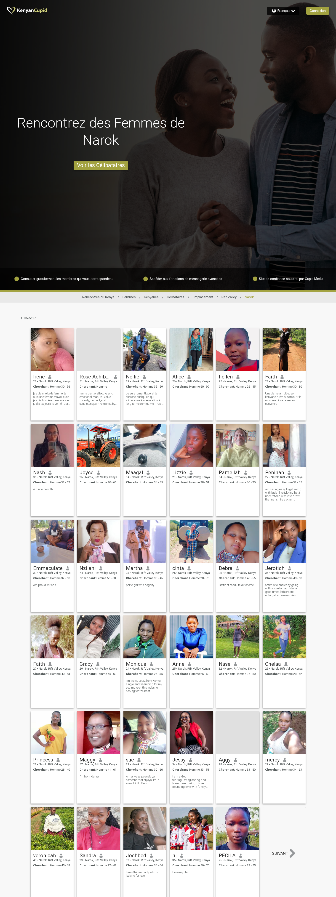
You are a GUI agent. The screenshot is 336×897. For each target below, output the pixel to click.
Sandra (88, 855)
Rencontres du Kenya (98, 297)
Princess (43, 760)
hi (174, 855)
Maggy (87, 760)
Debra (225, 568)
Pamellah (230, 472)
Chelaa (273, 664)
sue (130, 760)
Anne (178, 664)
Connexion (318, 11)
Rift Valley (229, 297)
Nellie (132, 377)
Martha (134, 568)
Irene (39, 377)
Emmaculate (48, 568)
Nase (224, 664)
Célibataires (175, 297)
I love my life (179, 872)
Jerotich (275, 568)
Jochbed (136, 855)
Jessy (179, 760)
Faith (271, 377)
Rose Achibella (95, 377)
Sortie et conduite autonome (236, 585)
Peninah (274, 472)
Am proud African (44, 585)
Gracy (86, 664)
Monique (136, 664)
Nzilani (88, 568)
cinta (178, 568)
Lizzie (179, 472)
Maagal (134, 472)
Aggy (225, 760)
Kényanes (151, 297)
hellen (226, 377)
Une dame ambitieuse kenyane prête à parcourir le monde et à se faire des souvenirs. (283, 398)
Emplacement (203, 297)
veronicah (44, 855)
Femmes (129, 297)
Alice (178, 377)
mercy (272, 760)
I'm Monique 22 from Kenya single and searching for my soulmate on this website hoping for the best (144, 686)
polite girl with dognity (140, 585)
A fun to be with (43, 489)
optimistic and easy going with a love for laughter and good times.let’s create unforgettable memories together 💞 (282, 590)
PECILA (227, 855)
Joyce (86, 472)
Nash (39, 472)
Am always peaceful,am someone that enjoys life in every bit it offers (142, 780)
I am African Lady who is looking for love (142, 873)
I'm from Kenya (89, 776)
